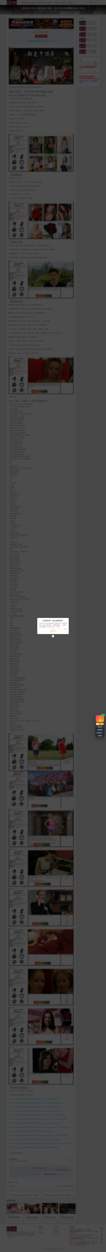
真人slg (100, 727)
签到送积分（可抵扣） (55, 627)
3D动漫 (100, 735)
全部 (100, 724)
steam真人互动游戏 (100, 732)
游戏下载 (100, 730)
